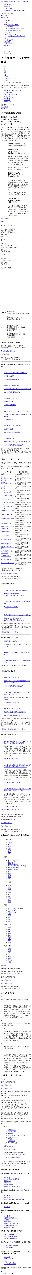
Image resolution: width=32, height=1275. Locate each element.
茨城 (9, 875)
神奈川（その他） (13, 869)
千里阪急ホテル (6, 556)
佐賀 (9, 951)
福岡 (9, 949)
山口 (9, 935)
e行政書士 (7, 1221)
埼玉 (9, 871)
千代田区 (14, 681)
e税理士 (6, 1220)
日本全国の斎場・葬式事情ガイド (15, 1199)
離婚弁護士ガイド (10, 1227)
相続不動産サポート (10, 1234)
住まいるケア (8, 1259)
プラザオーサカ (6, 499)
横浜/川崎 (17, 866)
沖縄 (9, 962)
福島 (9, 853)
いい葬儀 (7, 1195)
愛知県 (23, 712)
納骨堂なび (7, 1183)
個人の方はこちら (6, 823)
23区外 (18, 860)
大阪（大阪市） (13, 910)
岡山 (9, 928)
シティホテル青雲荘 (7, 495)
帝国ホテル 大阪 (6, 523)
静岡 (9, 889)
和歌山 (10, 921)
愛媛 (9, 940)
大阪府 (7, 218)
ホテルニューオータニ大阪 (12, 425)
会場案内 (3, 965)
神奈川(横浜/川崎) (13, 867)
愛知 (9, 885)
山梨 (9, 894)
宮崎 (9, 958)
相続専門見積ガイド (10, 1218)
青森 (9, 844)
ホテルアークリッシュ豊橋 (12, 708)
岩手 (9, 846)
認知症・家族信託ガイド (12, 1223)
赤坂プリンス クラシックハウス (14, 677)
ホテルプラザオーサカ (11, 398)
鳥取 (9, 931)
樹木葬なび (7, 1181)
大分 (9, 956)
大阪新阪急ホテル (6, 544)
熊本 (9, 954)
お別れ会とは (12, 1130)
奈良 (9, 919)
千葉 (9, 873)
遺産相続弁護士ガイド (11, 1225)
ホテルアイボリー (6, 559)
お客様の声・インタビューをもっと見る (13, 665)
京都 (9, 915)
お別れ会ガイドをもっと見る (10, 809)
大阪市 (3, 218)
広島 (9, 929)
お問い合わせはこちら (8, 1273)
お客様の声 (11, 1141)
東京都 (19, 681)
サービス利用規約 (10, 1264)
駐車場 (13, 379)
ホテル (3, 221)
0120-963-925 (5, 354)
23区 (13, 860)
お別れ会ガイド (13, 1137)
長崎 (9, 953)
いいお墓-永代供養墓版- (11, 1179)
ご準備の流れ (12, 1131)
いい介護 (7, 1257)
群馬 (9, 878)
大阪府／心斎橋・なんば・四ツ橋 (15, 442)
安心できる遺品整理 (10, 1236)
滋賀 (9, 917)
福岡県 (6, 699)
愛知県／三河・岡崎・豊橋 (12, 712)
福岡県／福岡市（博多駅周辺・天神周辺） (17, 697)
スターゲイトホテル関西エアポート (15, 373)
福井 (9, 902)
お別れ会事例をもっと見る (9, 632)
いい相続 (7, 1216)
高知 (9, 942)
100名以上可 (19, 379)
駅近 (10, 379)
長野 (9, 896)
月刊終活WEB (8, 1247)
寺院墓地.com (8, 1184)
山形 (9, 852)
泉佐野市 (7, 376)
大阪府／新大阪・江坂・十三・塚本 (15, 389)
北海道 (10, 842)
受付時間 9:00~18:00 (14, 10)
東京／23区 (7, 681)
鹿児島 (10, 960)
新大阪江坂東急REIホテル (12, 385)
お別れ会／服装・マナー (12, 758)
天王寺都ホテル (6, 483)
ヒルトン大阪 (5, 535)
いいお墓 (7, 1177)
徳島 (9, 939)
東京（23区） (12, 862)
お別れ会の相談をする (9, 351)
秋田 (9, 848)
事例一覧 (11, 1133)
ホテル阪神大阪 (6, 539)
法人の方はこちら (6, 826)
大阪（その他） (13, 912)
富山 (9, 900)
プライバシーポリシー (11, 1262)
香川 (9, 937)
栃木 (9, 877)
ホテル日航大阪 (9, 438)
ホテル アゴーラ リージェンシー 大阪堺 (17, 411)
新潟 (9, 892)
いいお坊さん (8, 1197)
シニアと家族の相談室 (11, 1246)
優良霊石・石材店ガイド (12, 1186)
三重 (9, 891)
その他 (23, 866)
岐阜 (9, 887)
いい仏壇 (7, 1207)
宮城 (9, 850)
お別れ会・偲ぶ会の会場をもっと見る (13, 729)
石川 (9, 898)
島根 (9, 933)
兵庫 (9, 914)
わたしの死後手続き (10, 1238)
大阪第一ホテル (6, 531)
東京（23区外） (13, 864)
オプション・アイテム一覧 (16, 1135)
